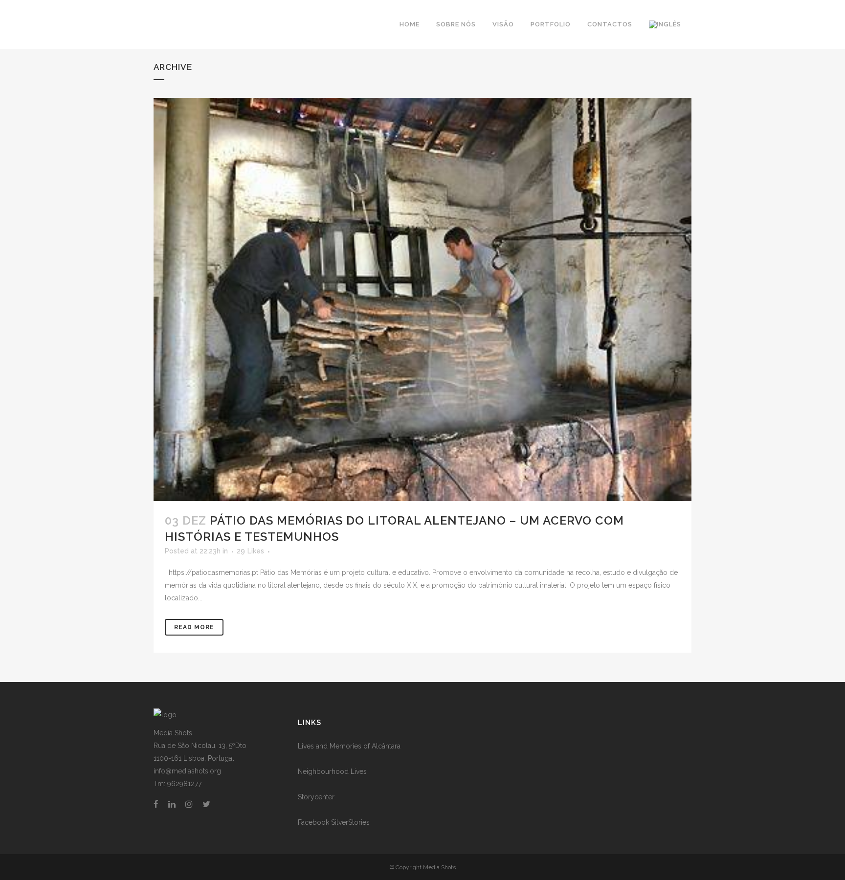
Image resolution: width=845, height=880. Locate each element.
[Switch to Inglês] (666, 24)
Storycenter (316, 797)
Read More (194, 627)
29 (250, 551)
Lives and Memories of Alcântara (349, 746)
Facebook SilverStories (334, 822)
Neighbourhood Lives (332, 771)
